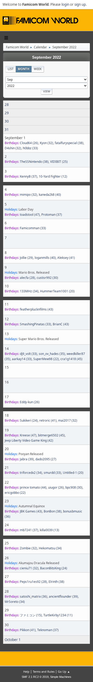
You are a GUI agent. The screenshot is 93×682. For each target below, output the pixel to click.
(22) (46, 359)
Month (23, 69)
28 (7, 104)
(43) (36, 309)
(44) (33, 487)
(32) (46, 143)
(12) (53, 176)
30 (7, 121)
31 (7, 129)
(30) (47, 277)
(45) (71, 359)
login (65, 4)
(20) (57, 291)
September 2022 (46, 57)
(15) (31, 615)
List (10, 69)
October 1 (13, 639)
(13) (49, 530)
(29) (26, 257)
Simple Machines (60, 676)
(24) (29, 420)
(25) (59, 161)
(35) (52, 354)
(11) (58, 615)
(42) (29, 440)
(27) (45, 459)
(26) (29, 143)
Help (26, 671)
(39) (27, 459)
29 (7, 113)
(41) (66, 257)
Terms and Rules (44, 671)
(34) (29, 291)
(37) (28, 176)
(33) (30, 148)
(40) (50, 194)
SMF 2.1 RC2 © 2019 (35, 676)
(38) (69, 143)
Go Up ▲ (64, 671)
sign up (80, 4)
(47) (30, 214)
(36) (33, 596)
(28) (27, 277)
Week (38, 69)
